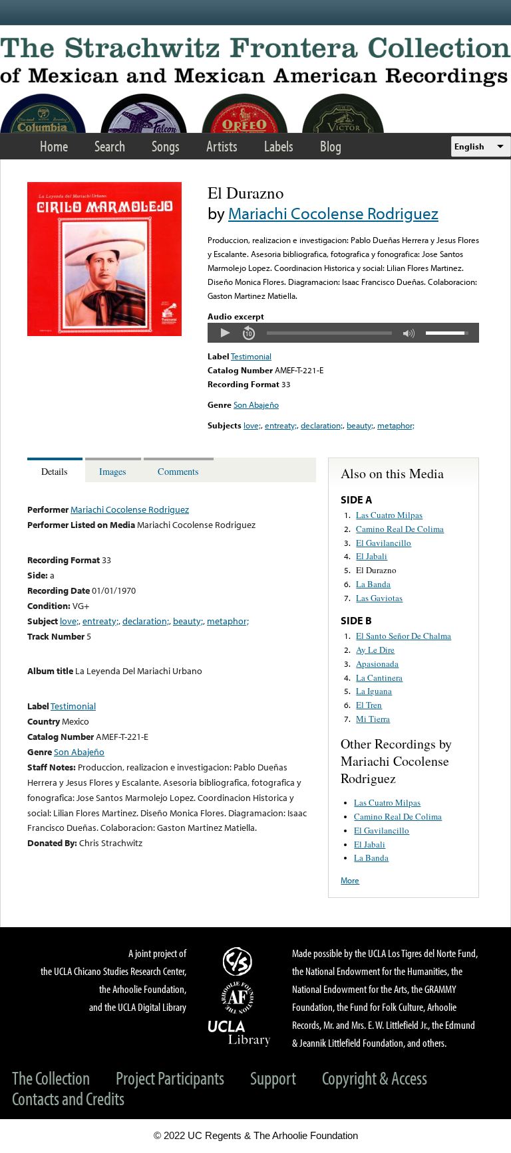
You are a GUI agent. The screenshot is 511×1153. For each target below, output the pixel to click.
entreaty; (281, 425)
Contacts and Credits (68, 1098)
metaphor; (396, 425)
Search (109, 145)
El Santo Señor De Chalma (403, 636)
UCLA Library (239, 1033)
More (350, 880)
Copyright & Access (374, 1077)
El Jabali (371, 556)
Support (273, 1077)
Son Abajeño (256, 404)
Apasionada (377, 663)
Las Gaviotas (379, 598)
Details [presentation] (54, 471)
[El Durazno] (104, 332)
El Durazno (376, 570)
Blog (330, 145)
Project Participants (170, 1077)
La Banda (373, 584)
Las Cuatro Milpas (389, 515)
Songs (166, 145)
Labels (278, 145)
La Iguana (374, 691)
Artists (222, 145)
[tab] (56, 470)
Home (54, 145)
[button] (225, 332)
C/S (239, 961)
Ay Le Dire (375, 650)
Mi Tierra (373, 719)
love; (252, 425)
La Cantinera (379, 677)
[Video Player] (343, 333)
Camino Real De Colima (400, 529)
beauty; (360, 425)
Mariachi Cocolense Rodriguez (333, 213)
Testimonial (251, 356)
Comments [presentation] (178, 471)
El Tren (369, 705)
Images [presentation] (112, 471)
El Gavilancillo (383, 543)
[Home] (255, 62)
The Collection (51, 1077)
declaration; (322, 425)
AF (239, 997)
